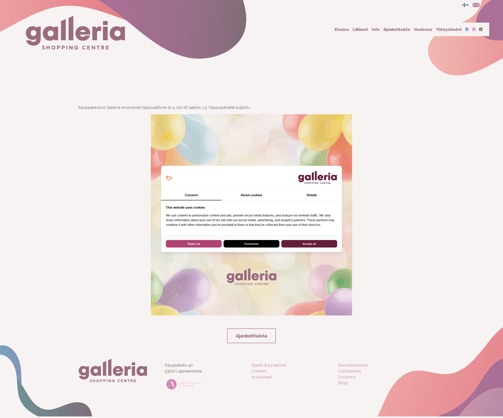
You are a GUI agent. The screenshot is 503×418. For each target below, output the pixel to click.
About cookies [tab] (251, 195)
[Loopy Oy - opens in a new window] (169, 178)
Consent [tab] (191, 195)
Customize (251, 243)
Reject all (194, 243)
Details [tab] (312, 195)
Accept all (309, 243)
